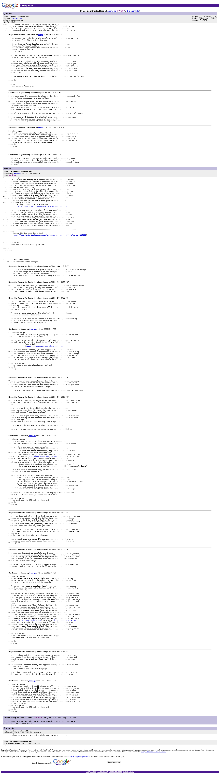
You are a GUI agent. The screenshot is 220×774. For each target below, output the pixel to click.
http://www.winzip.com (65, 620)
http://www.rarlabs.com (30, 620)
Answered (111, 11)
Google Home (91, 772)
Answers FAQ (103, 772)
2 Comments (133, 11)
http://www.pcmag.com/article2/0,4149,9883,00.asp (42, 206)
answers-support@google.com (79, 756)
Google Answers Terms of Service (153, 752)
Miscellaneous (16, 18)
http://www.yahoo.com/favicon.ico (45, 456)
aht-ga (40, 35)
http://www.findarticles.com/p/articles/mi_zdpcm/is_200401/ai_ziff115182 (50, 235)
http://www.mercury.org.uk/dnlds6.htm (44, 346)
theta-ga (41, 127)
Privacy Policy (128, 772)
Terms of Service (115, 772)
